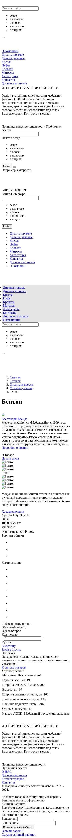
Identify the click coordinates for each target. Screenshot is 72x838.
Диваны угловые (13, 58)
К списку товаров (14, 667)
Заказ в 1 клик (11, 649)
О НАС (7, 771)
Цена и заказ (10, 458)
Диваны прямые (13, 54)
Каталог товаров (13, 779)
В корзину (9, 646)
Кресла (6, 61)
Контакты (8, 79)
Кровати (7, 69)
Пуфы (6, 65)
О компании (10, 51)
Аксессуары (10, 76)
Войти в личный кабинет (18, 827)
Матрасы (8, 72)
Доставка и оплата (14, 83)
